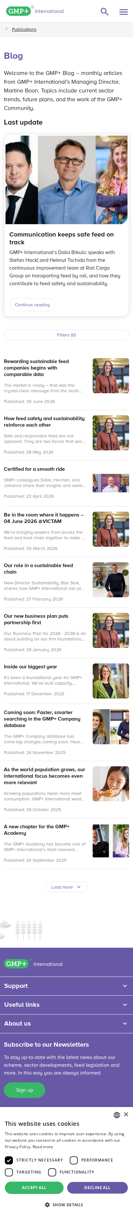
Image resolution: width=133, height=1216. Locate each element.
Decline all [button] (97, 1187)
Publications (24, 29)
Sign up (24, 1090)
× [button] (125, 1114)
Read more (43, 1146)
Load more (62, 887)
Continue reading (32, 305)
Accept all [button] (34, 1187)
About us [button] (17, 1023)
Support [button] (16, 986)
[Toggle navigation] (123, 12)
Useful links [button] (22, 1005)
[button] (66, 1205)
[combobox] (117, 1115)
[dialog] (66, 1161)
